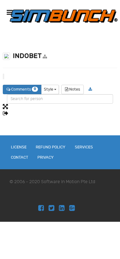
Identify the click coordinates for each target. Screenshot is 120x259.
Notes (74, 89)
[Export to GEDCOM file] (90, 89)
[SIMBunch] (63, 16)
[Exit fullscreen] (60, 113)
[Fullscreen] (60, 107)
